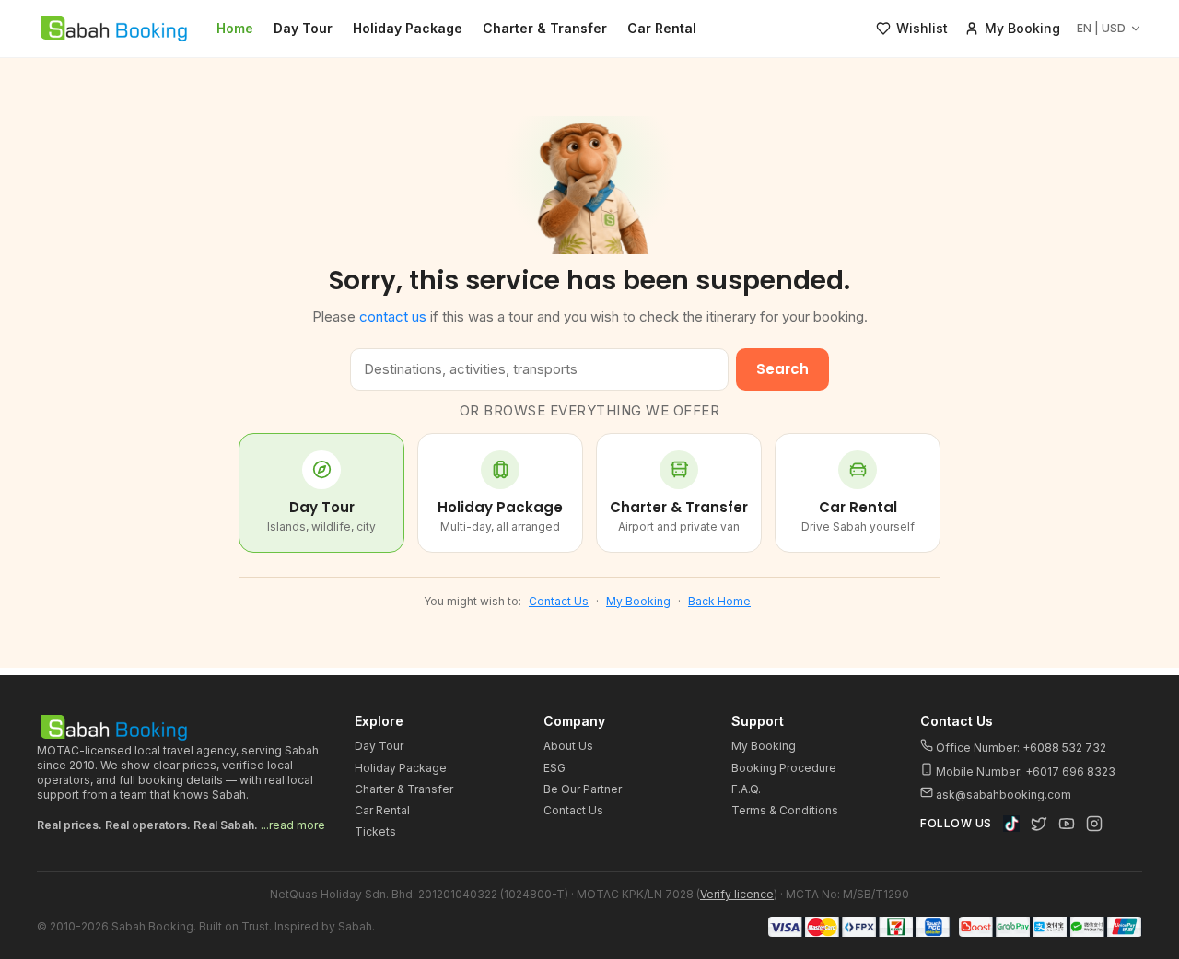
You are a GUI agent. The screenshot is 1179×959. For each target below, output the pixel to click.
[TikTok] (1011, 823)
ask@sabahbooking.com (1003, 794)
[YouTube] (1066, 823)
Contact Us (559, 601)
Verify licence (737, 894)
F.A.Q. (746, 789)
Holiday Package (407, 28)
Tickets (375, 831)
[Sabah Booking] (114, 28)
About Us (568, 746)
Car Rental (661, 28)
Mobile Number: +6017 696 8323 (1024, 771)
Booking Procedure (783, 768)
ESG (554, 768)
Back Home (719, 601)
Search (782, 369)
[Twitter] (1039, 823)
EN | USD (1101, 28)
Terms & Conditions (784, 810)
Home (234, 28)
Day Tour (303, 28)
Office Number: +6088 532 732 (1019, 747)
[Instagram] (1094, 823)
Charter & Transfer (545, 28)
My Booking (638, 601)
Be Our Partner (582, 789)
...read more (293, 825)
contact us (392, 316)
